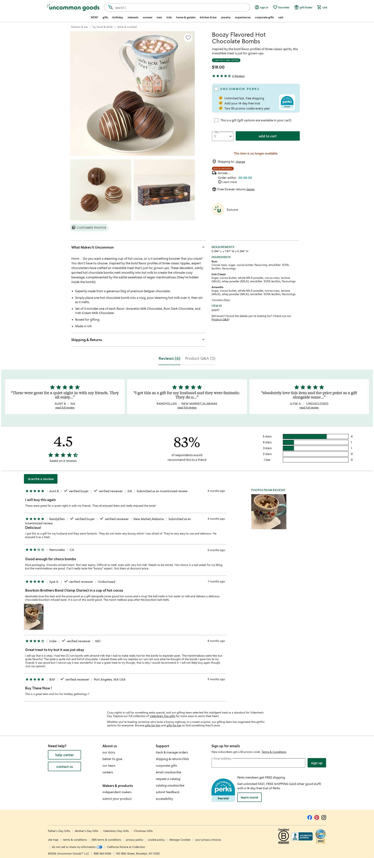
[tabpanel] (187, 537)
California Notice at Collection (126, 846)
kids (169, 17)
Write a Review (40, 479)
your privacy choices (208, 839)
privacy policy (134, 839)
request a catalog (168, 779)
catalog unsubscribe (170, 785)
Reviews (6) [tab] (169, 358)
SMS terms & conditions (106, 839)
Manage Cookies (180, 839)
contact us (64, 766)
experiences (243, 17)
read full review (64, 407)
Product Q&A (220, 319)
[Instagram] (323, 817)
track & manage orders (172, 752)
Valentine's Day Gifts (116, 830)
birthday (117, 17)
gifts (105, 17)
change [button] (240, 161)
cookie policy (156, 839)
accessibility (164, 799)
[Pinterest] (316, 817)
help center (64, 755)
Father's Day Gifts (59, 830)
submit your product (117, 799)
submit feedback (167, 792)
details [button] (250, 189)
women (147, 17)
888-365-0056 (102, 853)
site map (53, 839)
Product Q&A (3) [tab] (200, 358)
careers (107, 772)
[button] (188, 38)
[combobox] (177, 7)
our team (108, 765)
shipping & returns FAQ (172, 759)
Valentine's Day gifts (162, 716)
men (159, 17)
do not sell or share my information (74, 846)
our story (108, 752)
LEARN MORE (249, 797)
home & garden (186, 17)
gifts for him (152, 725)
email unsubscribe (168, 772)
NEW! (94, 17)
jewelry (226, 17)
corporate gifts (264, 17)
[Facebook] (309, 817)
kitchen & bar (208, 17)
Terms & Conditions (274, 751)
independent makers (116, 792)
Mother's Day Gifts (87, 830)
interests (133, 17)
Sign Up (317, 763)
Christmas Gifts (143, 830)
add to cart (268, 136)
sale (280, 17)
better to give (112, 759)
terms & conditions (75, 839)
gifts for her (174, 725)
